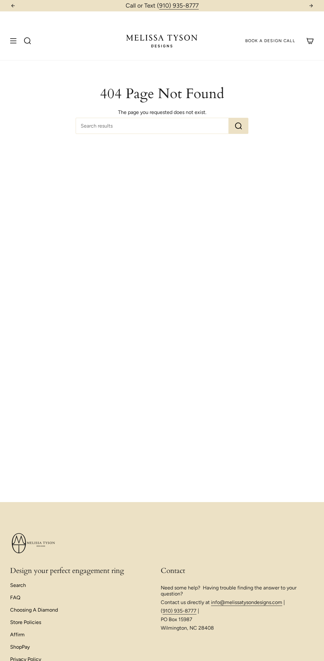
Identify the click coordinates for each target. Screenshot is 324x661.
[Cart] (310, 41)
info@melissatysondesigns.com (246, 602)
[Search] (238, 126)
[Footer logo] (34, 543)
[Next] (311, 6)
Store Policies (25, 622)
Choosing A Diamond (34, 610)
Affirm (17, 635)
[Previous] (13, 6)
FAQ (15, 598)
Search (18, 585)
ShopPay (20, 647)
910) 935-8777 (179, 5)
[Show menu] (13, 41)
